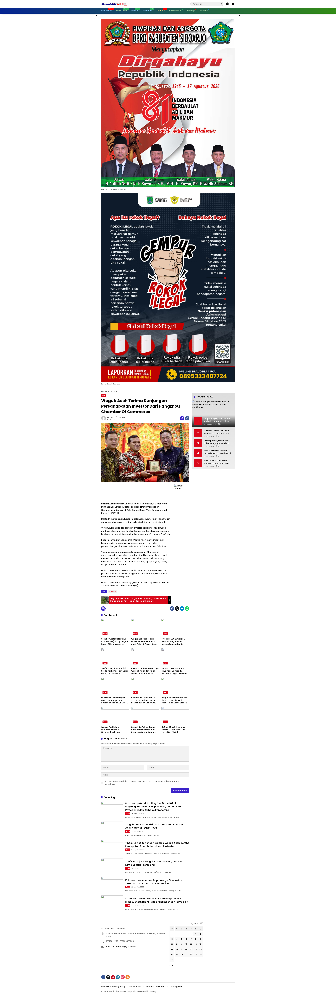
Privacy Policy (118, 986)
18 (177, 949)
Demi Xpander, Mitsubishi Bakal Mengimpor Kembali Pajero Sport (216, 442)
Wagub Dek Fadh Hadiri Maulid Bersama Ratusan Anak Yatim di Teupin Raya (144, 641)
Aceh (104, 395)
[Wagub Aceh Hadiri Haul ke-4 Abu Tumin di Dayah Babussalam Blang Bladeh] (175, 686)
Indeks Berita (135, 986)
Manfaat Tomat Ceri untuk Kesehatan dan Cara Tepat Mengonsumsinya (217, 432)
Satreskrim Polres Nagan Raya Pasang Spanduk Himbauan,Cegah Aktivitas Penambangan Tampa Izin (174, 671)
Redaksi (110, 417)
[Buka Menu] (233, 4)
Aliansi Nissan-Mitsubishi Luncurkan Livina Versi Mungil (217, 452)
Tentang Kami (176, 986)
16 (200, 944)
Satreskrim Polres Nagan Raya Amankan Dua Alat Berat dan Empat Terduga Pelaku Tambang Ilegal (143, 730)
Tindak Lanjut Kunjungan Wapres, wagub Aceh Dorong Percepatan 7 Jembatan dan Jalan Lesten (174, 641)
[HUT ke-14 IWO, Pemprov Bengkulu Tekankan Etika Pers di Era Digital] (175, 716)
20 (186, 949)
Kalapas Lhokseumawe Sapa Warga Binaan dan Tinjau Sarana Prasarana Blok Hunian (145, 671)
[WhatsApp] (187, 608)
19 (181, 949)
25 (177, 954)
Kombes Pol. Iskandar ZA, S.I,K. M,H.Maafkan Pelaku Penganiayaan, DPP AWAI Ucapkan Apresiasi (143, 700)
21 (191, 949)
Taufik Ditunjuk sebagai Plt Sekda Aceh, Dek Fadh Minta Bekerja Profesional (114, 671)
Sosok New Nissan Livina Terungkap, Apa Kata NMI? (216, 462)
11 (176, 944)
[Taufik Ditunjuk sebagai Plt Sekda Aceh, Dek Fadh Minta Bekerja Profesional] (115, 657)
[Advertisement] (136, 492)
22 (196, 949)
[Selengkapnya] (134, 924)
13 (186, 944)
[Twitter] (177, 608)
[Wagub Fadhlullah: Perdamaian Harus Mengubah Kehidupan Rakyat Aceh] (115, 716)
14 (191, 944)
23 (200, 949)
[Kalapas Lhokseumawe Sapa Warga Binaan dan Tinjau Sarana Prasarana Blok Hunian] (145, 657)
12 (181, 944)
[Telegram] (182, 608)
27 (186, 954)
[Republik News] (114, 3)
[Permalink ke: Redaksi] (104, 418)
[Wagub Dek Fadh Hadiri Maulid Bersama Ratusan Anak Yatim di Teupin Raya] (145, 627)
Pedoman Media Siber (155, 986)
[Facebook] (172, 608)
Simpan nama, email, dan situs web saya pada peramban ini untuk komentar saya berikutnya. (142, 782)
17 (172, 949)
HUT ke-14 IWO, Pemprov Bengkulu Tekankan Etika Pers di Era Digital (173, 730)
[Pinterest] (113, 977)
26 (181, 954)
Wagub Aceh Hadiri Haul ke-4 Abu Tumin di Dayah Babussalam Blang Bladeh (174, 700)
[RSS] (127, 977)
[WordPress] (118, 977)
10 (172, 944)
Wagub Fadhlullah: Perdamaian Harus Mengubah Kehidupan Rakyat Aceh (111, 730)
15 (196, 944)
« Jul (171, 965)
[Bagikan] (187, 418)
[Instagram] (123, 977)
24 (172, 954)
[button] (220, 4)
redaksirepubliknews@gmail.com (121, 946)
